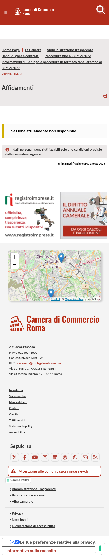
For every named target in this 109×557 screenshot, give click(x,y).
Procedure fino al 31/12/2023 (68, 56)
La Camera (33, 50)
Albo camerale (22, 501)
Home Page (11, 50)
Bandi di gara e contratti (20, 56)
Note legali (20, 520)
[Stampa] (105, 95)
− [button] (14, 264)
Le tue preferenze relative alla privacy (57, 542)
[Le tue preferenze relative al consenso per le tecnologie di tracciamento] (100, 548)
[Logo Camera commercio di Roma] (54, 323)
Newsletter (16, 390)
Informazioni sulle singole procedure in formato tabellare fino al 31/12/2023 (52, 65)
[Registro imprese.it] (29, 215)
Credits (13, 414)
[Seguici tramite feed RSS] (95, 457)
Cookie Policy (19, 480)
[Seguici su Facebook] (25, 457)
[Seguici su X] (14, 457)
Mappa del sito (18, 402)
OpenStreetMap (74, 299)
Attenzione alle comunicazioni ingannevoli (53, 471)
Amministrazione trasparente (70, 50)
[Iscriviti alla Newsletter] (85, 457)
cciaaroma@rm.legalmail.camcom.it (40, 363)
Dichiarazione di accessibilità (33, 526)
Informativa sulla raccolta (31, 550)
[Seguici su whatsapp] (75, 457)
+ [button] (14, 257)
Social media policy (20, 426)
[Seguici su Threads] (65, 457)
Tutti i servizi (17, 420)
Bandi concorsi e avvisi (28, 495)
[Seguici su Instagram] (45, 457)
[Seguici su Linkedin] (55, 457)
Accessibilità (17, 432)
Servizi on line (17, 396)
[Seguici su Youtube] (35, 457)
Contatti (14, 408)
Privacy (17, 513)
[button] (6, 12)
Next (99, 211)
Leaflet (55, 299)
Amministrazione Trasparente (34, 489)
